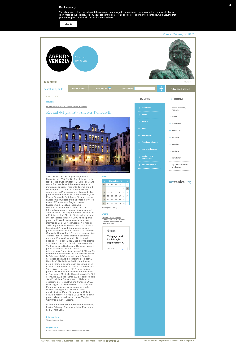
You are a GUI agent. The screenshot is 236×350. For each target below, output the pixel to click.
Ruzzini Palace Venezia (111, 218)
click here (136, 14)
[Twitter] (48, 82)
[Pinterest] (51, 82)
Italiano (187, 82)
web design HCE (187, 341)
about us (175, 144)
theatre (145, 121)
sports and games (149, 149)
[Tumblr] (53, 82)
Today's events (78, 89)
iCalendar (68, 341)
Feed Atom (90, 341)
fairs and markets (149, 165)
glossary (175, 137)
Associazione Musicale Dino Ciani (60, 330)
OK (122, 250)
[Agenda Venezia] (59, 70)
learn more (176, 130)
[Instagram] (56, 82)
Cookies (174, 341)
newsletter (176, 158)
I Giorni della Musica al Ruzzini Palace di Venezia (66, 107)
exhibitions (146, 108)
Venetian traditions (149, 142)
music (56, 96)
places (174, 116)
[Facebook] (45, 82)
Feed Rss (79, 341)
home (50, 96)
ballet (144, 128)
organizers (176, 123)
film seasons (147, 135)
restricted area (150, 341)
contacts (175, 151)
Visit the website (83, 330)
